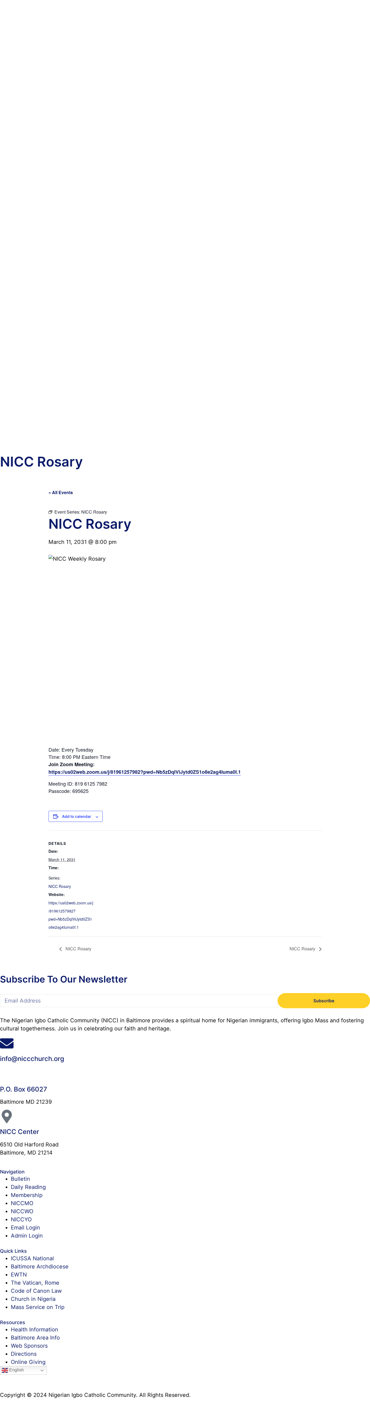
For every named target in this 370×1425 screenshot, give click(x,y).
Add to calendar (76, 816)
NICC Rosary (59, 886)
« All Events (60, 492)
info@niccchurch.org (32, 1059)
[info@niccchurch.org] (7, 1043)
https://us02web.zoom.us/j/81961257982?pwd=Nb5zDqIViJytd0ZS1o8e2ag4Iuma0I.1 (144, 771)
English (16, 1370)
